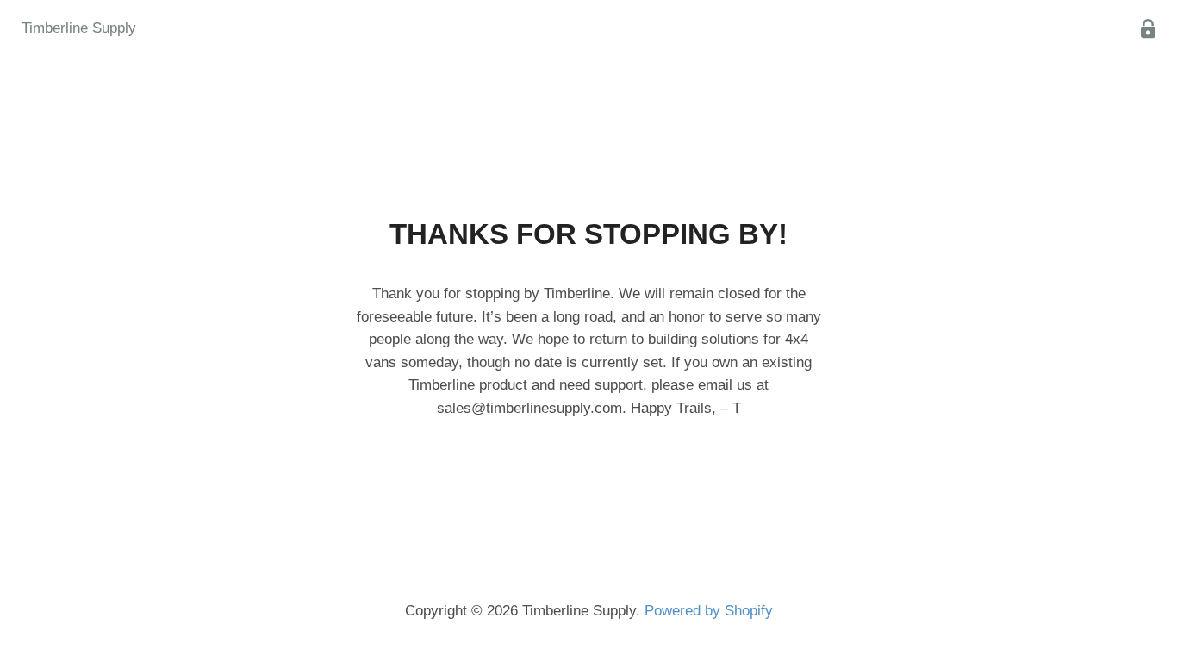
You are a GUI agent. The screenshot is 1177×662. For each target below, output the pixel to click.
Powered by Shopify (709, 611)
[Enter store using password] (1148, 29)
